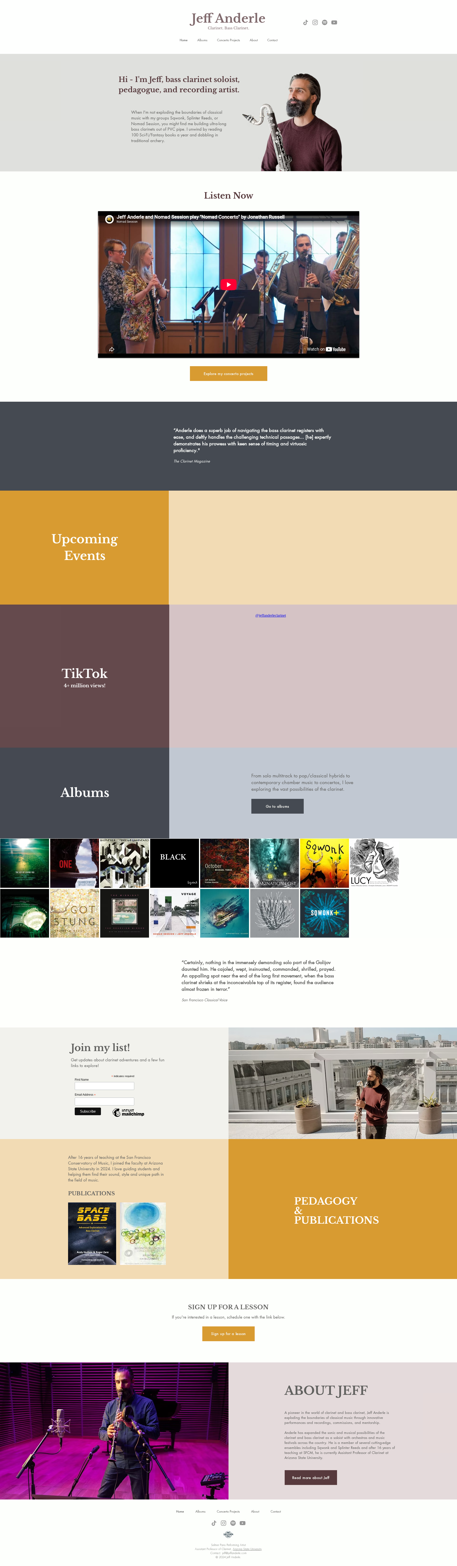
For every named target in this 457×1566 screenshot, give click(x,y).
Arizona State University (247, 1549)
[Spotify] (324, 22)
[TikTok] (305, 22)
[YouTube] (334, 22)
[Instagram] (315, 22)
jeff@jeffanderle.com (234, 1553)
